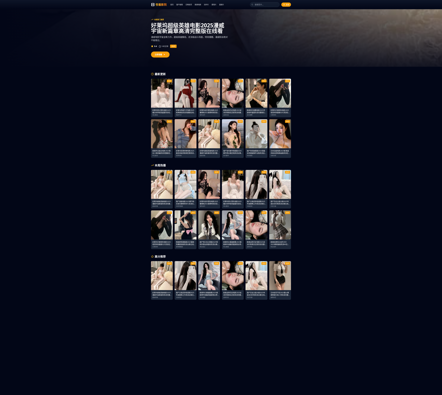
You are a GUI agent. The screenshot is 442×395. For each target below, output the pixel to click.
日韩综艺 (189, 4)
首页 (172, 4)
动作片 (206, 4)
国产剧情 (179, 4)
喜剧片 (221, 4)
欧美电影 (198, 4)
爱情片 (214, 4)
